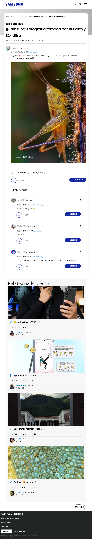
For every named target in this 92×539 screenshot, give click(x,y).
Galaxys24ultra (38, 173)
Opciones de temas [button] (82, 22)
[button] (82, 47)
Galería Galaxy (32, 52)
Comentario (78, 180)
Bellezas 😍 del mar (24, 482)
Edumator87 (20, 492)
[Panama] (14, 4)
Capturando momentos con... (28, 428)
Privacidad (5, 522)
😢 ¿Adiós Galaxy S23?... (25, 322)
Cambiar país (19, 531)
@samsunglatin (21, 173)
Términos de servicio (10, 518)
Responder (72, 214)
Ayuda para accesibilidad (12, 514)
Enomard (19, 332)
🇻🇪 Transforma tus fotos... (26, 375)
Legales (4, 527)
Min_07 (18, 439)
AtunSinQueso (21, 386)
